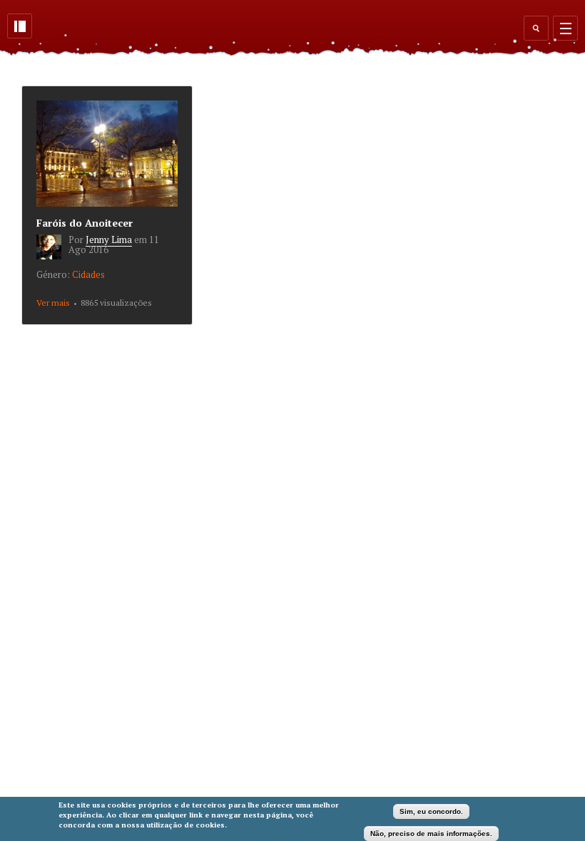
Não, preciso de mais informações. (431, 833)
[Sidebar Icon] (19, 26)
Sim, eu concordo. (431, 811)
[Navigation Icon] (565, 28)
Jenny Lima (109, 239)
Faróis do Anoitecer (84, 222)
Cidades (88, 274)
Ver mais (53, 302)
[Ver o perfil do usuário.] (52, 255)
